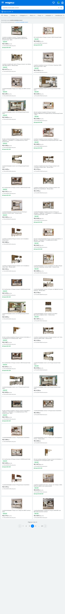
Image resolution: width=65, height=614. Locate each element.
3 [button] (29, 526)
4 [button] (32, 526)
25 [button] (42, 526)
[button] (59, 8)
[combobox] (32, 8)
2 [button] (26, 526)
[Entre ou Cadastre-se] (62, 2)
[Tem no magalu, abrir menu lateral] (2, 2)
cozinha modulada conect (21, 22)
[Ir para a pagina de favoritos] (54, 3)
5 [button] (35, 526)
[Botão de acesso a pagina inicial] (27, 2)
